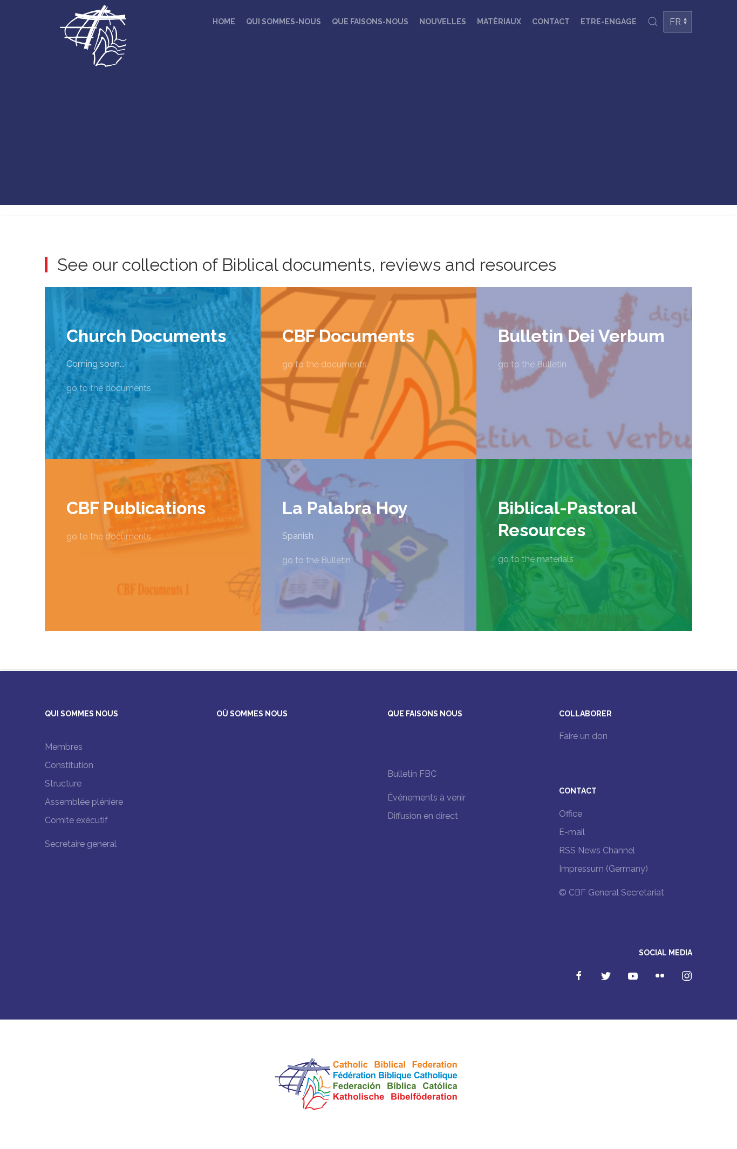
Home (224, 21)
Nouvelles (442, 21)
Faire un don (583, 736)
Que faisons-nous (370, 21)
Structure (63, 783)
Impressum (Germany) (603, 869)
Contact (551, 21)
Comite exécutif (76, 820)
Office (570, 814)
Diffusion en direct (422, 816)
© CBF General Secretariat (611, 892)
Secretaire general (81, 844)
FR (675, 22)
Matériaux (499, 21)
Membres (64, 747)
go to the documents (108, 388)
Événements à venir (426, 797)
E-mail (572, 832)
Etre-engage (609, 21)
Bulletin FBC (411, 774)
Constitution (69, 765)
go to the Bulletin (532, 364)
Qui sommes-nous (283, 21)
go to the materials (536, 559)
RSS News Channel (597, 850)
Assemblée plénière (84, 802)
